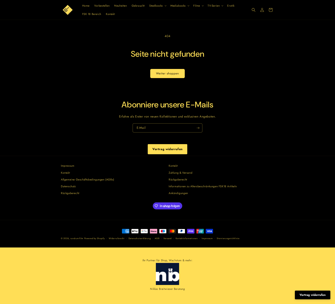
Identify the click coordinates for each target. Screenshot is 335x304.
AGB (157, 238)
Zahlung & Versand (180, 173)
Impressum (67, 166)
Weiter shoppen (167, 73)
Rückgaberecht (70, 193)
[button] (157, 6)
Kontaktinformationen (187, 238)
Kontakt (65, 173)
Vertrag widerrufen (167, 149)
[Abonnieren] (198, 127)
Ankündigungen (178, 193)
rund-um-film (76, 238)
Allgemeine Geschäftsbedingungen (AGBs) (87, 179)
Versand (167, 238)
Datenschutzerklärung (140, 238)
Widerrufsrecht (116, 238)
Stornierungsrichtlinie (228, 238)
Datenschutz (68, 186)
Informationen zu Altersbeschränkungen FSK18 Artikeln (203, 186)
